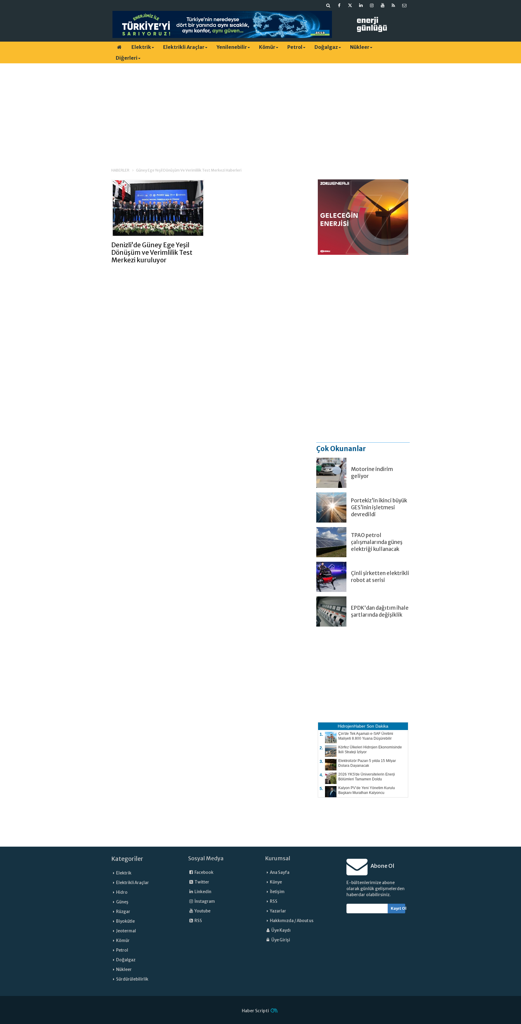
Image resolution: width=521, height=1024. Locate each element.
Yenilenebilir (231, 47)
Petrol (294, 47)
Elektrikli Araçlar (183, 47)
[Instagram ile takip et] (371, 5)
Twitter (201, 882)
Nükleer (359, 47)
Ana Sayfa (279, 872)
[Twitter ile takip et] (350, 5)
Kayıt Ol (398, 908)
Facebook (203, 872)
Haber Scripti (255, 1010)
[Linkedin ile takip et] (360, 5)
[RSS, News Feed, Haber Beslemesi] (393, 5)
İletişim (277, 891)
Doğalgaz (326, 47)
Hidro (122, 892)
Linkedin (202, 891)
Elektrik (141, 47)
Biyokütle (125, 921)
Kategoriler (127, 858)
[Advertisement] (260, 110)
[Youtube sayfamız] (382, 5)
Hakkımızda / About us (292, 920)
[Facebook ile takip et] (339, 5)
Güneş (122, 902)
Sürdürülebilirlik (132, 979)
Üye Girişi (280, 940)
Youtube (202, 911)
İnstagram (204, 901)
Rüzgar (123, 911)
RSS (198, 920)
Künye (276, 882)
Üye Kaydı (281, 930)
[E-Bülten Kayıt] (404, 5)
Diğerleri (126, 58)
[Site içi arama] (328, 5)
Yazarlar (278, 911)
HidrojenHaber (351, 726)
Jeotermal (126, 931)
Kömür (267, 47)
